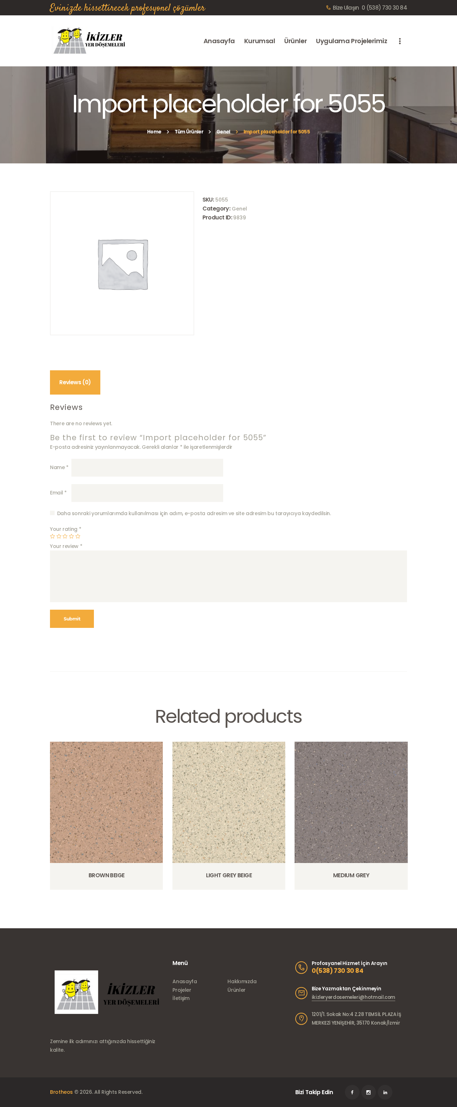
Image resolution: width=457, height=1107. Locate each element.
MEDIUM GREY (351, 875)
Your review (66, 546)
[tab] (75, 382)
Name (59, 467)
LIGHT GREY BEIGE (229, 875)
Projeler (181, 990)
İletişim (180, 998)
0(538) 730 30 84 (337, 970)
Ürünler (236, 990)
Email (58, 492)
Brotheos (61, 1092)
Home (154, 131)
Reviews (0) (75, 382)
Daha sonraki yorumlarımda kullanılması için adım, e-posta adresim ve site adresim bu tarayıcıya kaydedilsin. (194, 513)
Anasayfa (184, 981)
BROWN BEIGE (106, 875)
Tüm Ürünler (189, 131)
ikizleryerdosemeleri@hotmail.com (353, 997)
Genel (223, 131)
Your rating (65, 529)
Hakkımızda (241, 981)
